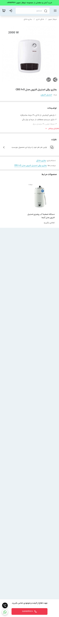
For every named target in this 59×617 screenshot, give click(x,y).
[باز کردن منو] (54, 10)
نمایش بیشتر (53, 128)
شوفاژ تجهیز (52, 19)
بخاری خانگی (28, 19)
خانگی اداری (40, 19)
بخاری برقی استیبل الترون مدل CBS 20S (30, 165)
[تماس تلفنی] (5, 605)
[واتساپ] (5, 612)
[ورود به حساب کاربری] (11, 11)
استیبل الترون (46, 94)
